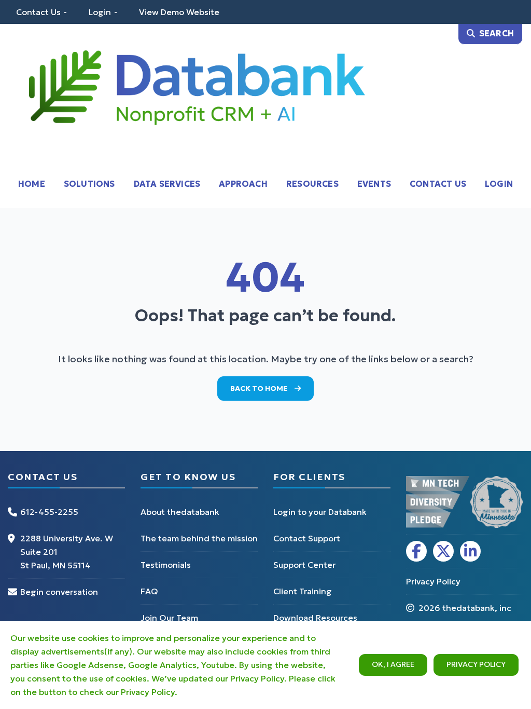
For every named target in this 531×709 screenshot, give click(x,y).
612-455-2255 (49, 512)
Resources (312, 184)
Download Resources (315, 617)
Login (100, 12)
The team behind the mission (199, 538)
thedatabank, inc (476, 608)
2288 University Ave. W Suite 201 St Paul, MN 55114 (66, 551)
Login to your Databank (320, 512)
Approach (243, 184)
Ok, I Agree (393, 664)
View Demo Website (179, 12)
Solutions (89, 184)
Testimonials (166, 565)
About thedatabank (180, 512)
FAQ (149, 591)
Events (374, 184)
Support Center (304, 565)
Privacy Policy (476, 664)
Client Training (302, 591)
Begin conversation (59, 592)
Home (31, 184)
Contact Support (306, 538)
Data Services (167, 184)
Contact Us (38, 12)
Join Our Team (169, 617)
